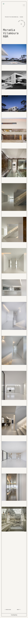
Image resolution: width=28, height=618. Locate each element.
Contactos (14, 615)
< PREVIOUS (8, 609)
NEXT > (19, 609)
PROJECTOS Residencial (12, 16)
